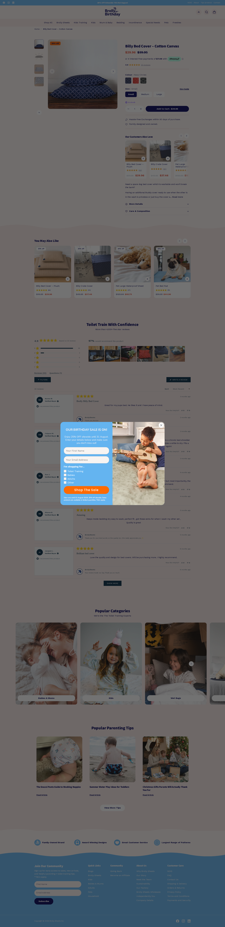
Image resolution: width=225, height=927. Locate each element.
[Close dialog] (161, 425)
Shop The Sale (86, 490)
